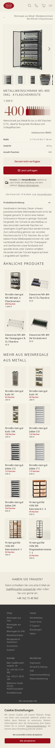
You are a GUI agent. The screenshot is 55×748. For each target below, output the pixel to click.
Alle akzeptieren (27, 740)
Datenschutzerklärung (36, 726)
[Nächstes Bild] (49, 48)
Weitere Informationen (28, 185)
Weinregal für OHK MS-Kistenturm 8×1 (13, 546)
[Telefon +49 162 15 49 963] (36, 5)
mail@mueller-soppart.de (21, 589)
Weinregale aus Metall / (25, 16)
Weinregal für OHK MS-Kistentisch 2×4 (37, 505)
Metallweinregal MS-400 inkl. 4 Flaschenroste (14, 298)
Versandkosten (44, 194)
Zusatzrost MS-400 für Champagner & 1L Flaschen (15, 338)
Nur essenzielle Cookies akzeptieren (27, 734)
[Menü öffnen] (50, 5)
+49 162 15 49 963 (27, 598)
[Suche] (29, 5)
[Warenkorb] (43, 5)
